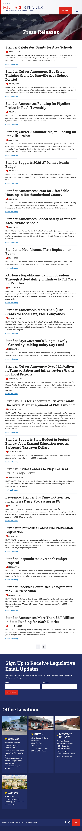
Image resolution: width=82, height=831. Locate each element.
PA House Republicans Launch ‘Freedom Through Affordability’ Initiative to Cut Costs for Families (40, 279)
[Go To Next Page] (38, 647)
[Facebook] (65, 823)
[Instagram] (69, 823)
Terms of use (32, 822)
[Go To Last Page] (44, 647)
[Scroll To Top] (76, 822)
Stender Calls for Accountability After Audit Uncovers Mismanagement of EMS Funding (40, 403)
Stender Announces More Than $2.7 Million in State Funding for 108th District (39, 619)
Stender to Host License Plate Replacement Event (38, 251)
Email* (7, 682)
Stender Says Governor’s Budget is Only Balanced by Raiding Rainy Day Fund (36, 342)
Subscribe (66, 11)
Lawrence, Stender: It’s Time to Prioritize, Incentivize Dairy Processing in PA (37, 499)
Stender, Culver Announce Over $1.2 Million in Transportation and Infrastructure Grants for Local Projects (39, 370)
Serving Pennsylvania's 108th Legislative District (23, 7)
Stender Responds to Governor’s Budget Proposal (36, 560)
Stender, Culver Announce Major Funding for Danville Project (40, 134)
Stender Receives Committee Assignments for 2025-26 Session (38, 589)
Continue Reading (11, 64)
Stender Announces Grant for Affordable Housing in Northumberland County (37, 192)
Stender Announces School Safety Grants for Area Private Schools (40, 221)
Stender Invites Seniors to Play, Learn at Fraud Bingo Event (36, 471)
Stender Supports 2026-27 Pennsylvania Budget (37, 164)
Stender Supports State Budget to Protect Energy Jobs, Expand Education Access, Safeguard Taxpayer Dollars (37, 443)
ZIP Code (45, 682)
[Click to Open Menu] (77, 10)
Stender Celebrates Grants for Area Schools (39, 47)
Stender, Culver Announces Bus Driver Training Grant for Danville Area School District (36, 75)
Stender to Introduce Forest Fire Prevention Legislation (39, 530)
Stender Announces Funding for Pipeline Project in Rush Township (37, 105)
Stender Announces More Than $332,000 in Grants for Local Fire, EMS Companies (39, 312)
